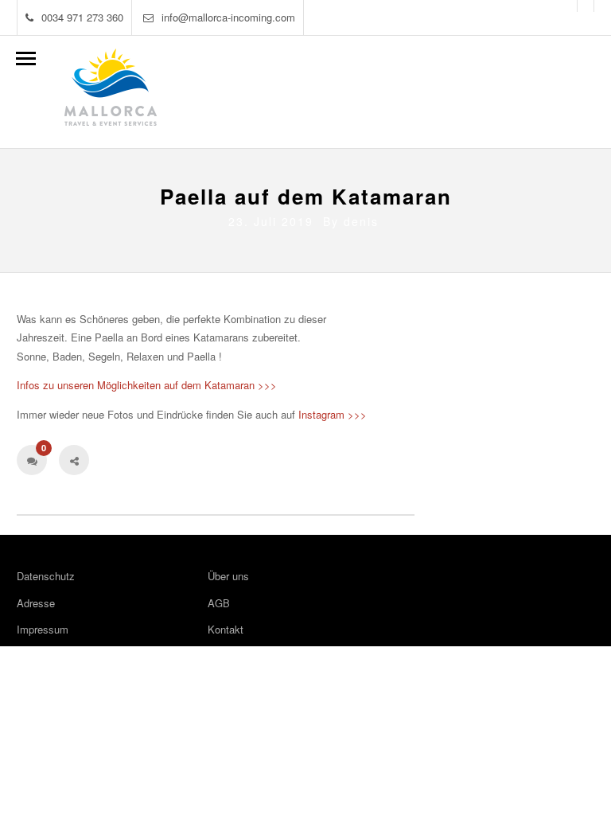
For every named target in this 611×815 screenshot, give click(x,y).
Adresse (36, 602)
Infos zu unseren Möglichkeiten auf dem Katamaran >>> (147, 384)
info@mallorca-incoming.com (228, 17)
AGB (219, 602)
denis (361, 221)
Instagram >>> (332, 414)
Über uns (228, 575)
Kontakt (225, 629)
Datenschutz (46, 575)
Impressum (42, 629)
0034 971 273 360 (82, 17)
